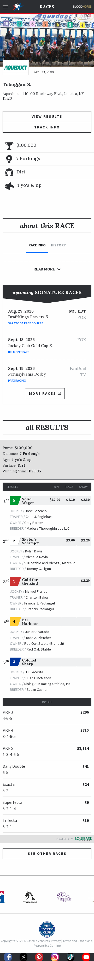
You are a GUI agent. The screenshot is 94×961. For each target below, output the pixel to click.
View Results (47, 116)
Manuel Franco (36, 591)
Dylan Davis (34, 551)
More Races (42, 393)
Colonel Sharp (29, 662)
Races (47, 6)
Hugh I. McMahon (38, 678)
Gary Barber (33, 522)
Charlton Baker (37, 597)
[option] (64, 898)
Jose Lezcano (36, 510)
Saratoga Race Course (25, 323)
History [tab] (58, 245)
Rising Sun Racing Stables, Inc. (47, 683)
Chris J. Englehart (39, 516)
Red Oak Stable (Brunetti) (44, 643)
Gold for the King (30, 581)
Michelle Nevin (37, 557)
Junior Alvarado (37, 631)
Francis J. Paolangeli (40, 603)
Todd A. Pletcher (38, 637)
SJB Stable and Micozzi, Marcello (49, 563)
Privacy (56, 941)
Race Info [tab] (37, 245)
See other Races (47, 853)
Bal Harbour (30, 622)
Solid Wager (28, 501)
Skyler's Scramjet (30, 541)
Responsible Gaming (47, 945)
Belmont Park (19, 352)
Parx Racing (17, 380)
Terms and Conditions (77, 941)
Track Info (47, 127)
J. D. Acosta (34, 672)
